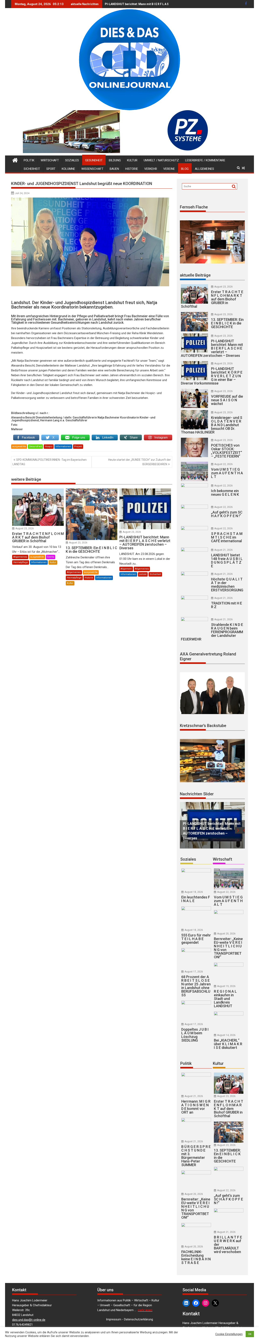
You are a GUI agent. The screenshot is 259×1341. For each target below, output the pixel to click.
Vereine (169, 169)
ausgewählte (19, 446)
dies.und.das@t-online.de (28, 1320)
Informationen (63, 446)
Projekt (78, 446)
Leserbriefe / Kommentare (205, 160)
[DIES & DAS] (15, 159)
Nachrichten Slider (197, 793)
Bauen (114, 169)
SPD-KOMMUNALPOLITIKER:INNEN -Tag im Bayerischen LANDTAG (50, 462)
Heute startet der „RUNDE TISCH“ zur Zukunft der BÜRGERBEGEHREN (139, 462)
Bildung (115, 160)
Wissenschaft (92, 169)
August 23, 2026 (24, 528)
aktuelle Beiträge (195, 275)
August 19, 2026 (226, 986)
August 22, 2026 (223, 464)
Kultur (132, 160)
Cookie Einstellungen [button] (229, 1334)
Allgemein (126, 568)
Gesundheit (94, 160)
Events (50, 557)
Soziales (72, 160)
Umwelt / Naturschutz (161, 160)
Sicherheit (32, 169)
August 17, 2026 (194, 971)
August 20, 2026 (226, 933)
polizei (142, 574)
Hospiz (48, 446)
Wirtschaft (50, 160)
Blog (185, 169)
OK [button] (250, 1334)
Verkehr (150, 169)
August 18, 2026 (194, 892)
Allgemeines (204, 169)
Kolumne (68, 169)
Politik (29, 160)
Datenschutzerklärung (138, 1319)
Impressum (113, 1319)
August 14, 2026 (226, 1035)
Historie (131, 169)
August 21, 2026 (223, 549)
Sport (50, 169)
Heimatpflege (20, 562)
